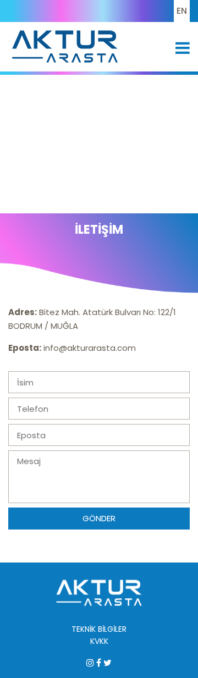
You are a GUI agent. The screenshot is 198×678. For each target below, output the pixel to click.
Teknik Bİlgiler (99, 629)
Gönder (99, 518)
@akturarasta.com (97, 348)
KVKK (99, 641)
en (182, 10)
